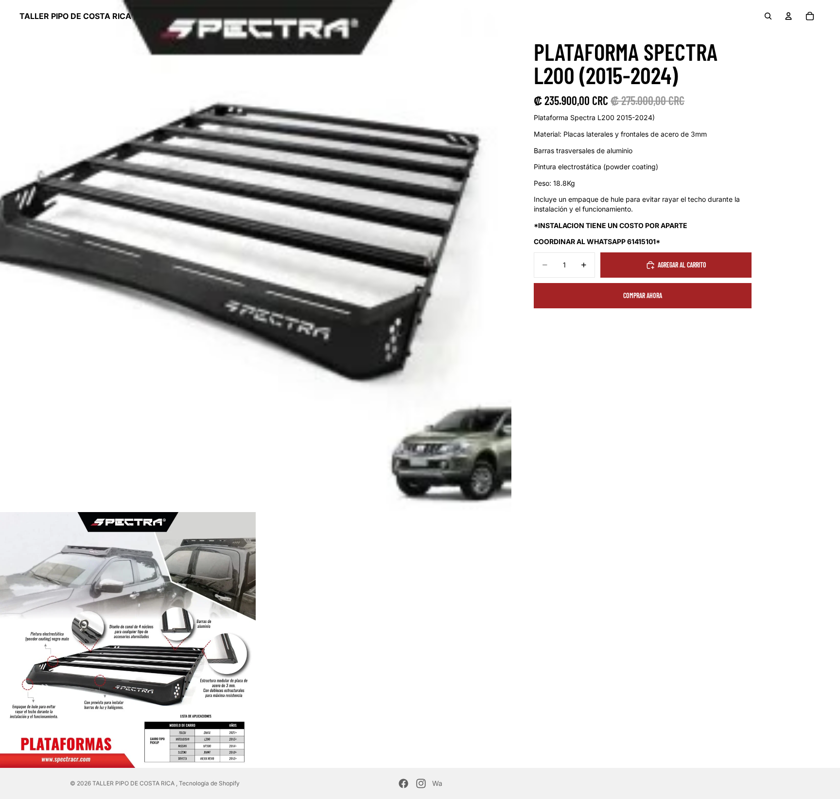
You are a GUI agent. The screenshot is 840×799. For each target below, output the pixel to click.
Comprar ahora (642, 295)
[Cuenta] (788, 16)
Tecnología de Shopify (209, 783)
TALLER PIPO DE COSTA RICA (134, 783)
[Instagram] (421, 783)
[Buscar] (768, 16)
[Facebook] (403, 783)
